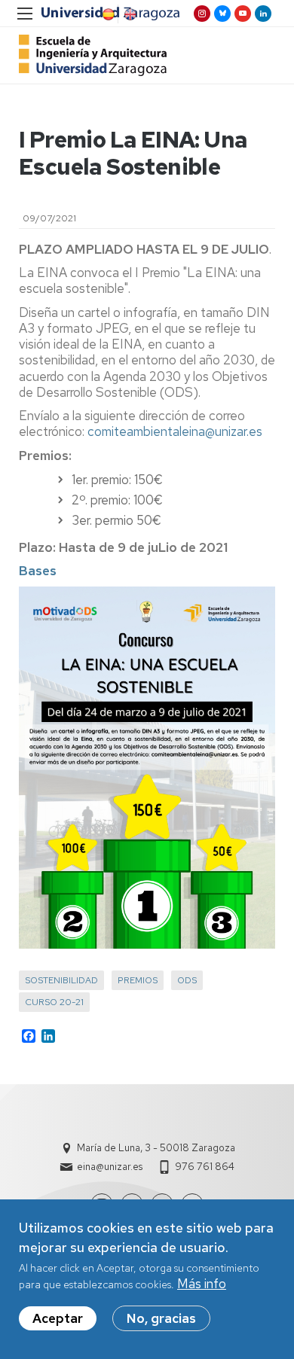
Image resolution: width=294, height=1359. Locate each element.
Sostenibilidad (61, 980)
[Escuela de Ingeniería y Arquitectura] (93, 55)
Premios (138, 980)
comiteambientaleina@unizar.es (174, 431)
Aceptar (57, 1318)
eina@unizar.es (109, 1166)
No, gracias (161, 1318)
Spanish (107, 14)
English (128, 14)
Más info (201, 1283)
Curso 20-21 (54, 1002)
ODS (187, 980)
